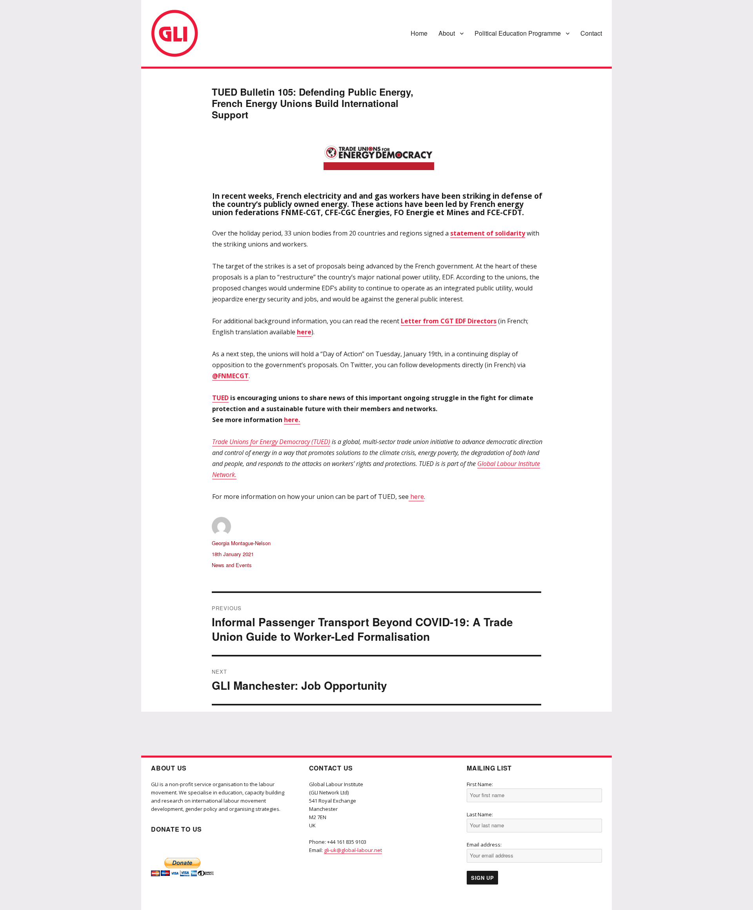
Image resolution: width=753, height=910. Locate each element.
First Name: (480, 784)
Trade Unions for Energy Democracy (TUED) (271, 441)
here (416, 496)
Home (419, 33)
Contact (591, 33)
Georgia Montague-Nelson (241, 543)
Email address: (484, 844)
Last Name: (480, 814)
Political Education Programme (518, 33)
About (446, 33)
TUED (220, 397)
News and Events (232, 565)
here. (292, 419)
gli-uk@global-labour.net (353, 850)
